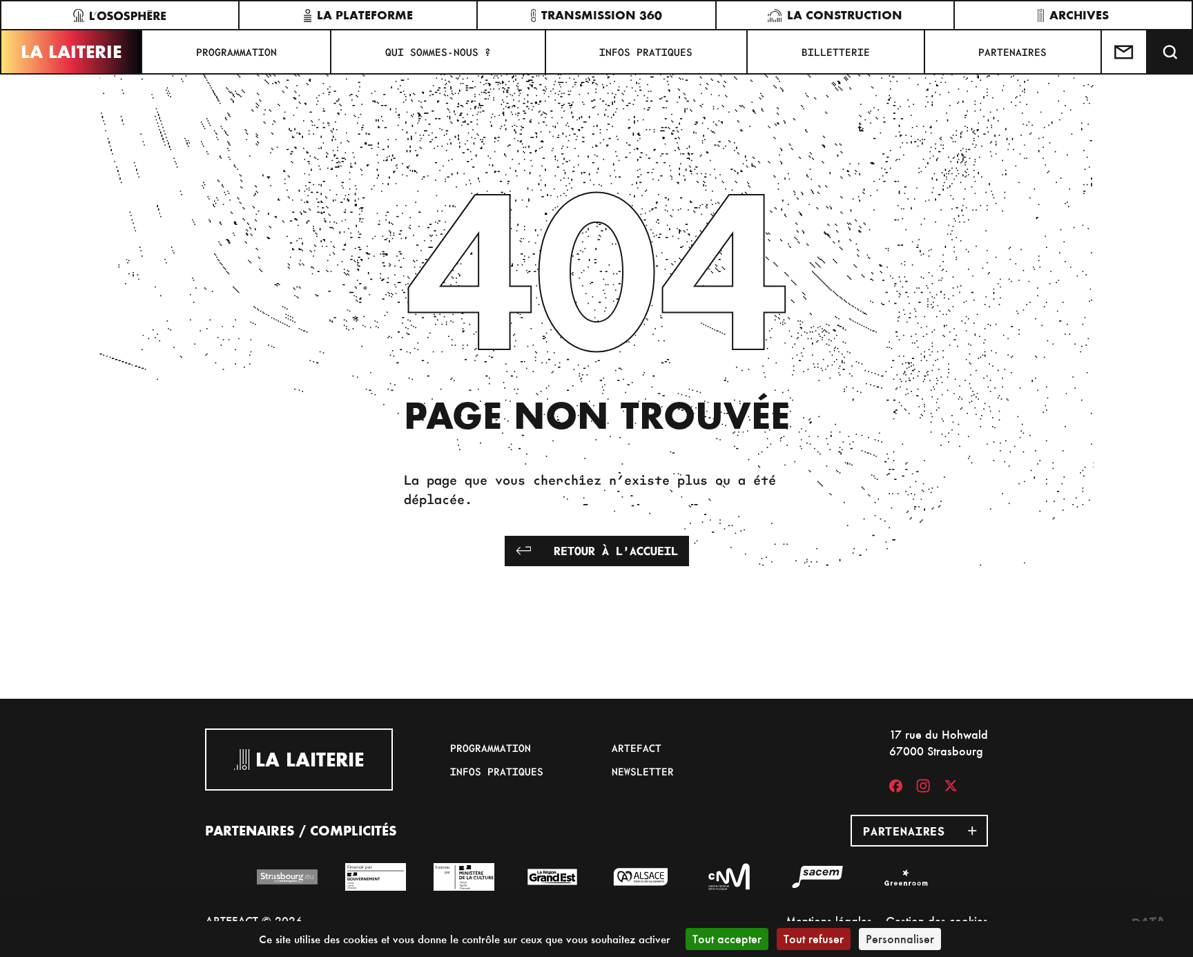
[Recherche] (1170, 52)
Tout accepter (727, 938)
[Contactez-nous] (1124, 52)
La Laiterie (71, 52)
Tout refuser (814, 938)
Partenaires (1012, 52)
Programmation (236, 52)
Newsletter (643, 771)
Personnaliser (900, 938)
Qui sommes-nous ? (438, 52)
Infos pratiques (645, 52)
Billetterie (836, 52)
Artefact (636, 748)
